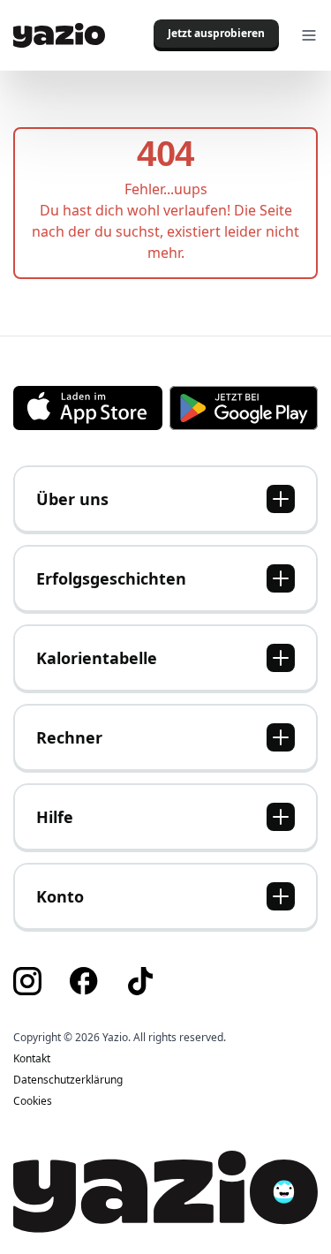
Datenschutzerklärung (68, 1080)
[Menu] (309, 35)
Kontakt (31, 1059)
